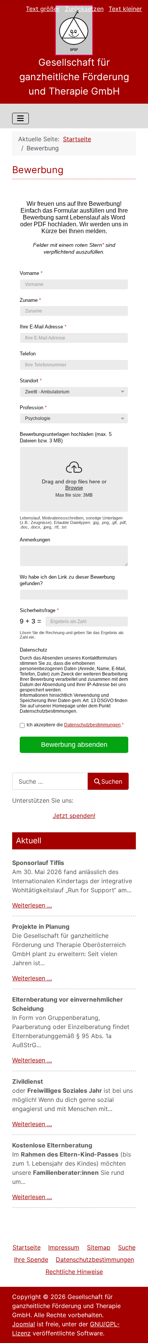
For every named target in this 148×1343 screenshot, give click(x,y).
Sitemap (98, 1247)
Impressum (63, 1247)
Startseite (27, 1247)
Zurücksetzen (84, 9)
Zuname (30, 300)
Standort (31, 380)
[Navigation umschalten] (20, 118)
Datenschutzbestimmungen (92, 725)
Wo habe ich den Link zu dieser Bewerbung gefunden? (67, 580)
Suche (126, 1247)
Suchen (111, 781)
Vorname (31, 273)
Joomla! (23, 1324)
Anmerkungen (35, 540)
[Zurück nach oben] (135, 1329)
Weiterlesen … (32, 905)
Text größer (43, 9)
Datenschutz (33, 650)
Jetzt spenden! (74, 815)
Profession (33, 407)
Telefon (28, 354)
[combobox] (50, 781)
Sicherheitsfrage (39, 610)
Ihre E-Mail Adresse (43, 327)
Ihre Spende (31, 1259)
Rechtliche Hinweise (74, 1271)
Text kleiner (125, 9)
